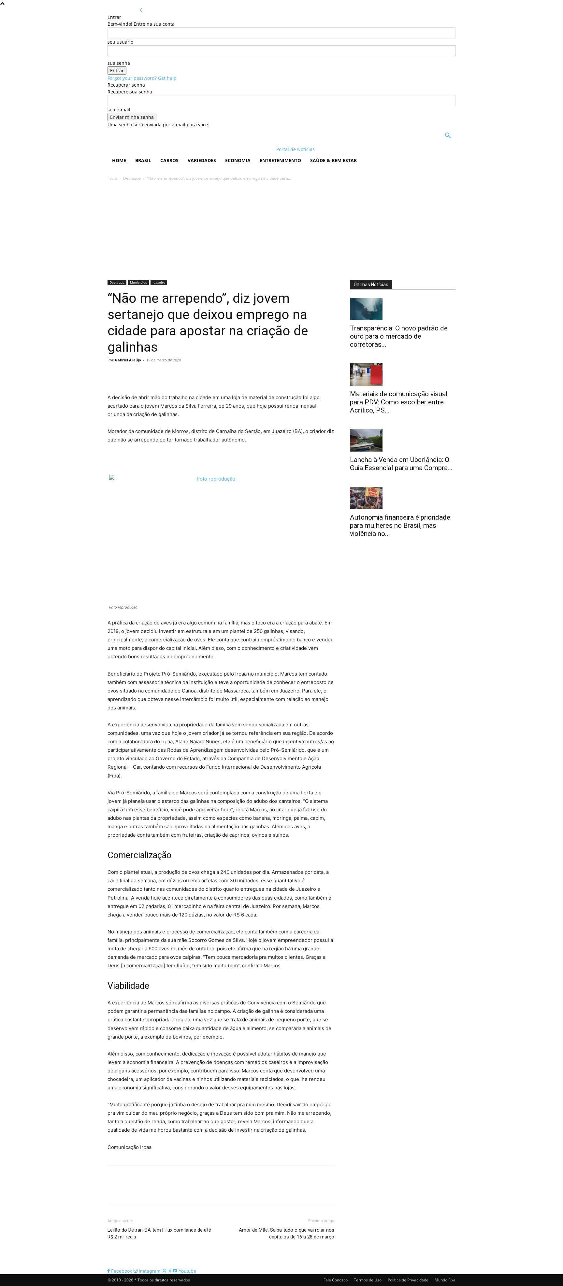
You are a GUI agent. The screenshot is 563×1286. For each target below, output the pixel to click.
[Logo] (150, 149)
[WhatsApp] (159, 374)
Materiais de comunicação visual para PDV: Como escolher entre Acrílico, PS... (399, 402)
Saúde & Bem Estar (333, 160)
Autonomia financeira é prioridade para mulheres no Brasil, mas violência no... (400, 525)
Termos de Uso (368, 1280)
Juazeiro (158, 282)
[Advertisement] (281, 230)
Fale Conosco (336, 1280)
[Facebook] (114, 374)
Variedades (202, 160)
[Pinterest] (144, 374)
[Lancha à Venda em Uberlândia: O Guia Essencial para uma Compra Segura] (402, 440)
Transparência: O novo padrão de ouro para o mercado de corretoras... (399, 336)
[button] (447, 136)
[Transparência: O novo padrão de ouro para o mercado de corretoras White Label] (402, 309)
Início (112, 178)
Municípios (138, 282)
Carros (169, 160)
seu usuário (120, 42)
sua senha (119, 63)
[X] (129, 374)
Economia (238, 160)
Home (119, 160)
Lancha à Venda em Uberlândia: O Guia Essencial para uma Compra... (401, 464)
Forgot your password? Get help (142, 78)
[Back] (141, 10)
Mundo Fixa (445, 1280)
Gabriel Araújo (128, 359)
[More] (174, 374)
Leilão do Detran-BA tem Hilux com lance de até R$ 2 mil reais (159, 1233)
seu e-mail (119, 109)
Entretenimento (280, 160)
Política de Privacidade (408, 1280)
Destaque (132, 178)
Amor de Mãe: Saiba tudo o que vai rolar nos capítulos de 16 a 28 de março (286, 1233)
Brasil (143, 160)
